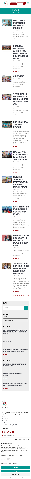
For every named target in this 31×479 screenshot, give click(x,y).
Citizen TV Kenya (18, 76)
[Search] (26, 308)
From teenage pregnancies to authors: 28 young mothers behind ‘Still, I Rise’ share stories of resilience (21, 52)
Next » (16, 298)
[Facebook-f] (2, 432)
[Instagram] (5, 432)
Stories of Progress (6, 421)
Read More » (16, 40)
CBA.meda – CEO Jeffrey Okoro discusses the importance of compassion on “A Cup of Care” (21, 240)
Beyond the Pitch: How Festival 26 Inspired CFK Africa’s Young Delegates (21, 211)
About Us (4, 417)
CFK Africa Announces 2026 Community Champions (20, 124)
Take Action (4, 423)
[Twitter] (8, 432)
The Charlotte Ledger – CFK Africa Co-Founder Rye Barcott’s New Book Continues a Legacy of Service (21, 268)
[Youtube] (13, 432)
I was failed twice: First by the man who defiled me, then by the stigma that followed (21, 156)
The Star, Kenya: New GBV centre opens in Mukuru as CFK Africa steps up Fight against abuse (21, 99)
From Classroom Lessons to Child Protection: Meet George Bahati (19, 24)
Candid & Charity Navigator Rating (10, 425)
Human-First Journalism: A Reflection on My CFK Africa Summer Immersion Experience (20, 182)
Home (13, 12)
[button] (28, 4)
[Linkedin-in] (10, 432)
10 (28, 296)
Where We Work (6, 419)
